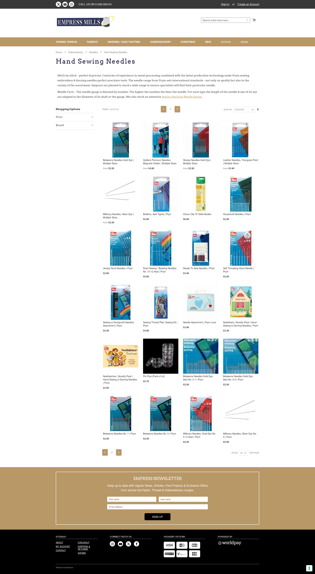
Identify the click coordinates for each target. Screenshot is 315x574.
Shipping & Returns (84, 548)
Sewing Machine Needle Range (182, 96)
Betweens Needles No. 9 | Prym (159, 433)
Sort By (228, 109)
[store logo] (86, 22)
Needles (93, 52)
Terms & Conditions (64, 567)
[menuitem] (68, 42)
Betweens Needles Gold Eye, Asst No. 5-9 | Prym (238, 378)
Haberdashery (76, 52)
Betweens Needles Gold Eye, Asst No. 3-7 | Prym (198, 378)
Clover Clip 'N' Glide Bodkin (197, 214)
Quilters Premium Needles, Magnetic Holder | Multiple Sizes (159, 161)
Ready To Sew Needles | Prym (199, 268)
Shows (82, 552)
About (59, 542)
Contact (61, 550)
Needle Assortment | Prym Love (199, 322)
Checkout (83, 542)
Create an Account (248, 4)
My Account (63, 546)
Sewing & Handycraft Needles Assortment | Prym (118, 324)
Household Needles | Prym (237, 214)
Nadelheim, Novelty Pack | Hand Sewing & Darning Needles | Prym (240, 324)
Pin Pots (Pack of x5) (154, 376)
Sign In (225, 4)
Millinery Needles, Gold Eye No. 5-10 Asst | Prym (199, 435)
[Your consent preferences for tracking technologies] (309, 568)
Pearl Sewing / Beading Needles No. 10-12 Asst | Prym (159, 270)
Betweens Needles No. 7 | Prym (119, 433)
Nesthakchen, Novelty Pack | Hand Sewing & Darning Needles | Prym (120, 379)
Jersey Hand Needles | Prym (118, 268)
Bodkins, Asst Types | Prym (157, 214)
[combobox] (225, 20)
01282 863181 (103, 4)
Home (59, 52)
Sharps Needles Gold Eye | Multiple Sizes (197, 161)
